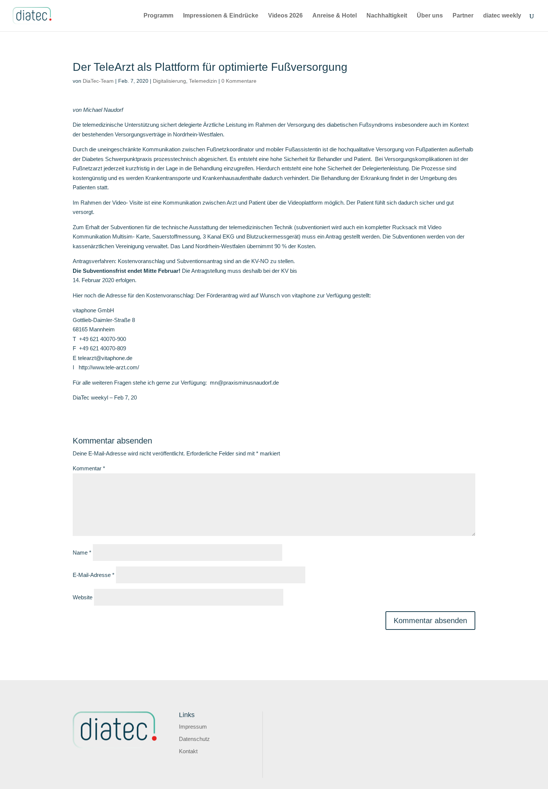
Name (82, 552)
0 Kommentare (238, 81)
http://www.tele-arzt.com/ (109, 367)
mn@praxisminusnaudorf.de (244, 382)
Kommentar (89, 468)
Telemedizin (203, 81)
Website (82, 597)
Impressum (193, 726)
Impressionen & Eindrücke (220, 16)
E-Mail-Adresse (93, 575)
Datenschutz (194, 739)
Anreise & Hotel (334, 16)
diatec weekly (502, 16)
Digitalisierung (169, 81)
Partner (463, 16)
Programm (158, 16)
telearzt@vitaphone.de (105, 358)
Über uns (430, 16)
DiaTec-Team (98, 81)
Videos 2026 (285, 16)
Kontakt (188, 751)
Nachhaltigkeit (386, 16)
